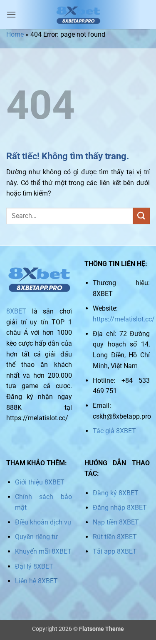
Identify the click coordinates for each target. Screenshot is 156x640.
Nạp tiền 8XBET (116, 522)
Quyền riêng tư (36, 537)
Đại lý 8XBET (34, 566)
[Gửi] (141, 216)
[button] (11, 14)
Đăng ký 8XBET (116, 493)
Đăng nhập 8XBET (120, 508)
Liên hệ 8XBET (36, 581)
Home (15, 34)
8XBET (16, 311)
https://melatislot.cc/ (124, 319)
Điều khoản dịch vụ (43, 522)
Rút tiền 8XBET (115, 537)
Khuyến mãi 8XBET (43, 551)
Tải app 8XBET (115, 551)
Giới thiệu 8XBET (39, 482)
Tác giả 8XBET (114, 431)
